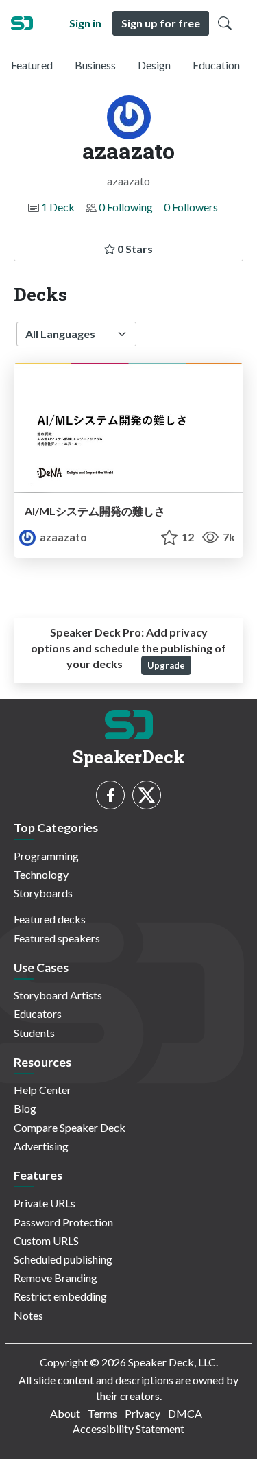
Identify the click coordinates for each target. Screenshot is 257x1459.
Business (95, 64)
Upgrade (166, 665)
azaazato (62, 536)
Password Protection (63, 1222)
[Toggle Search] (225, 23)
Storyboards (43, 892)
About (65, 1413)
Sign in (85, 22)
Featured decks (50, 918)
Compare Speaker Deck (69, 1127)
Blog (25, 1108)
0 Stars (134, 248)
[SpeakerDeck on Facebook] (110, 795)
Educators (38, 1013)
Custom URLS (46, 1240)
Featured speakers (57, 938)
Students (34, 1032)
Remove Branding (55, 1277)
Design (154, 64)
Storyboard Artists (58, 994)
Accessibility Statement (128, 1428)
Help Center (42, 1089)
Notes (28, 1315)
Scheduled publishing (63, 1259)
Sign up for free (160, 22)
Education (216, 64)
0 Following (126, 206)
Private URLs (44, 1202)
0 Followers (191, 206)
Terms (102, 1413)
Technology (41, 874)
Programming (46, 855)
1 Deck (58, 206)
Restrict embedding (60, 1296)
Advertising (41, 1145)
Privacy (142, 1413)
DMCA (185, 1413)
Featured (32, 64)
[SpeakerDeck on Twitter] (146, 795)
